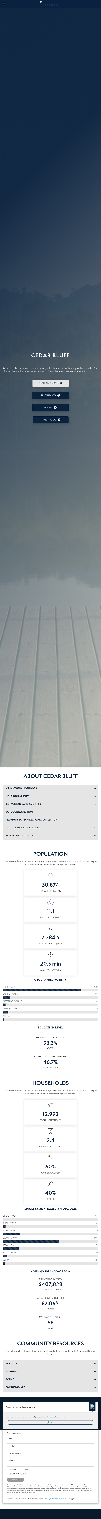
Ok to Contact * (18, 1474)
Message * (13, 1461)
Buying (13, 1470)
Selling (25, 1470)
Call (52, 1422)
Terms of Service (64, 1499)
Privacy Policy (50, 1499)
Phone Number (16, 1453)
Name (11, 1439)
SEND (14, 1480)
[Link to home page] (50, 4)
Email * (12, 1446)
